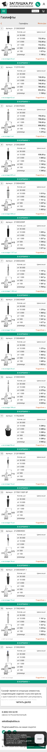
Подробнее (40, 59)
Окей (39, 739)
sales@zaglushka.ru (11, 721)
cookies (23, 735)
